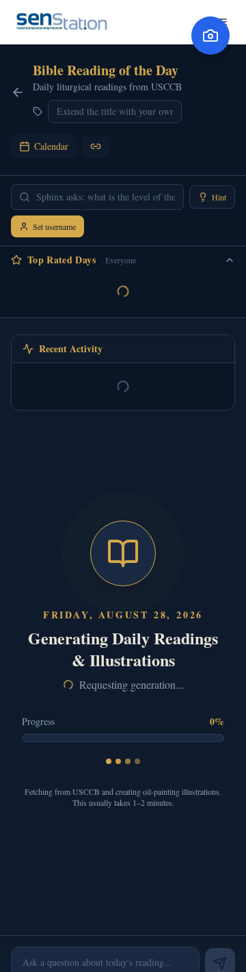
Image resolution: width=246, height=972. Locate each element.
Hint (219, 197)
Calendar (51, 146)
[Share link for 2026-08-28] (95, 146)
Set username (54, 226)
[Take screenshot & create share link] (210, 35)
